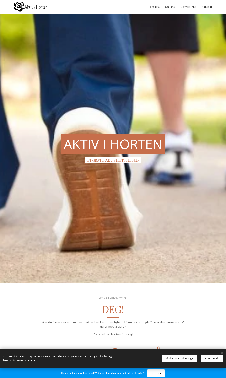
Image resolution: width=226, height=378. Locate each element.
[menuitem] (155, 7)
